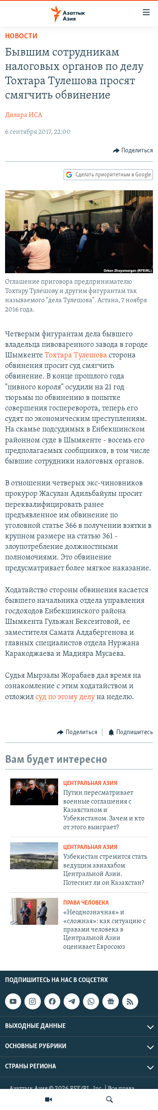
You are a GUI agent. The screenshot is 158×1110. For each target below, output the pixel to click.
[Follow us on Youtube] (13, 1001)
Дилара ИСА (23, 115)
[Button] (133, 150)
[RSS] (130, 1001)
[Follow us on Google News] (110, 1001)
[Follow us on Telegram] (72, 1001)
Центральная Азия (90, 783)
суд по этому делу (65, 697)
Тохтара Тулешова (76, 355)
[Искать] (109, 1099)
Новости (21, 36)
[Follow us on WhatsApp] (91, 1001)
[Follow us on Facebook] (52, 1001)
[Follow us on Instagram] (32, 1001)
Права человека (86, 903)
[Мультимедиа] (48, 1099)
